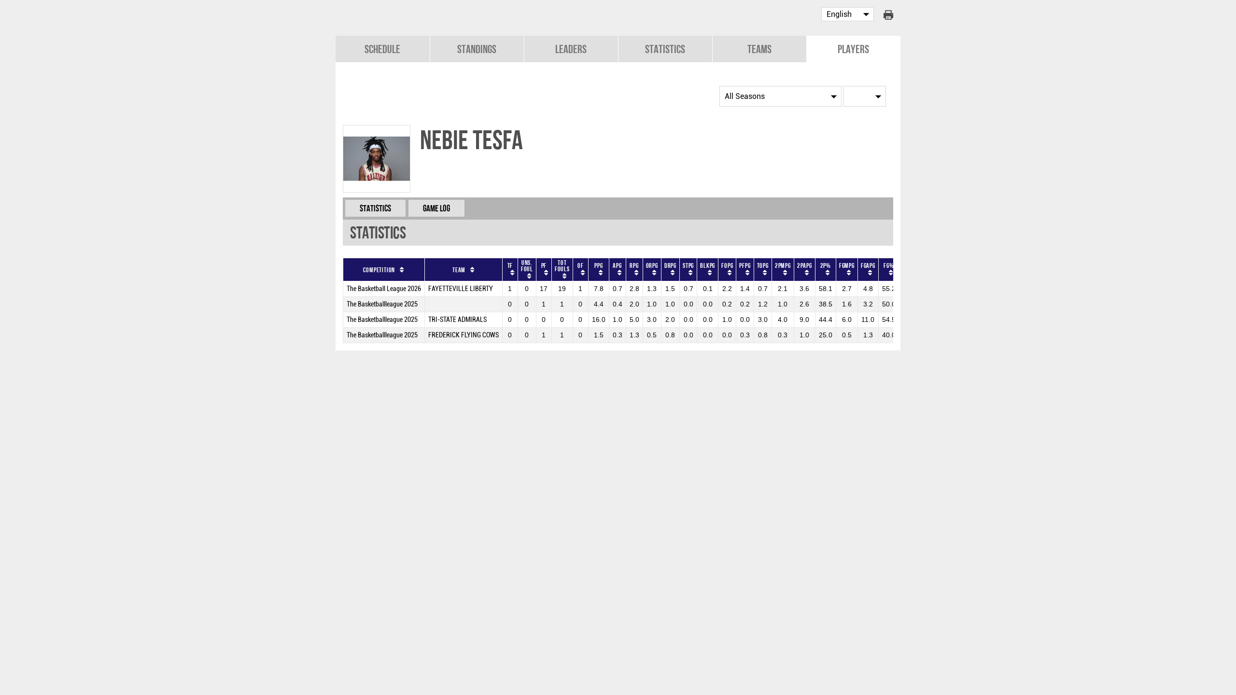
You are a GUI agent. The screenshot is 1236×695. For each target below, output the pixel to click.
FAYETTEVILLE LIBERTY (460, 289)
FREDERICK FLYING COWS (463, 335)
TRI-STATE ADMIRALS (457, 320)
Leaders (571, 49)
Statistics (665, 49)
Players (853, 49)
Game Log (436, 208)
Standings (476, 49)
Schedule (382, 49)
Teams (759, 49)
